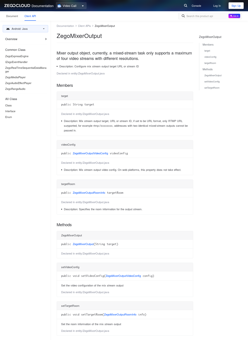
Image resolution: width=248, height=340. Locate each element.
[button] (25, 29)
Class (8, 105)
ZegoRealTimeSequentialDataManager (25, 69)
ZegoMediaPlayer (15, 77)
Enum (8, 117)
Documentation (43, 5)
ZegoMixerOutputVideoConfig (90, 153)
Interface (10, 111)
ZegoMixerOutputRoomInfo (89, 192)
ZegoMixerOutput (83, 244)
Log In (217, 5)
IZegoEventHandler (16, 62)
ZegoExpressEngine (17, 56)
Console (196, 5)
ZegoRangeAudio (15, 89)
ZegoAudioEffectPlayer (18, 83)
